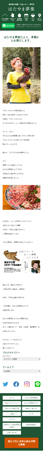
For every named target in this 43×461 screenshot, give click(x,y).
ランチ (31, 414)
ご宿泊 (11, 414)
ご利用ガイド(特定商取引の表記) (12, 426)
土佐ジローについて (12, 403)
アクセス (12, 419)
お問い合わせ (12, 432)
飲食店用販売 (31, 425)
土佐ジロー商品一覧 (12, 408)
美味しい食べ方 (31, 408)
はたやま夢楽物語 (31, 398)
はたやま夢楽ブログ (31, 403)
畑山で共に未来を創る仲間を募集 (21, 443)
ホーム (11, 398)
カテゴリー (7, 356)
